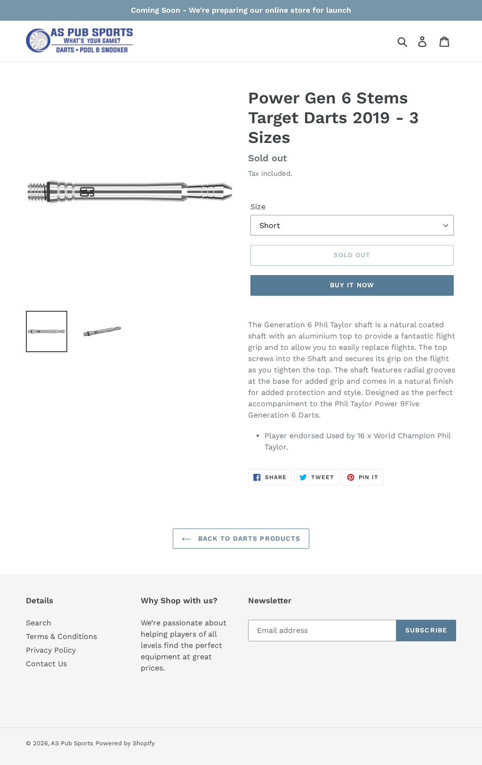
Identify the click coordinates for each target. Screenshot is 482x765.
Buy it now (352, 285)
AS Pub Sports (72, 743)
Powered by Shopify (125, 743)
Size (257, 206)
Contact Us (46, 663)
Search (38, 622)
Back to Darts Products (248, 538)
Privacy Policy (51, 650)
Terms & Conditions (61, 636)
